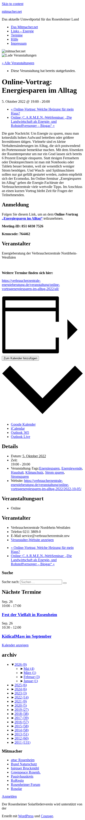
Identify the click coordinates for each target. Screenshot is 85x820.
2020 (21, 705)
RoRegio (17, 780)
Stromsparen (20, 476)
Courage (47, 816)
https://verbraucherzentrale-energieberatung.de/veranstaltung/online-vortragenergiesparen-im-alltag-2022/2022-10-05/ (46, 485)
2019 (22, 710)
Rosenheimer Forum (25, 785)
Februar (32, 677)
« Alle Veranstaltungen (18, 63)
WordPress (26, 816)
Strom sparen (54, 472)
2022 (22, 697)
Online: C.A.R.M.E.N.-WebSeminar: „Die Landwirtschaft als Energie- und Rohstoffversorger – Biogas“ (41, 122)
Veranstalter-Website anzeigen (32, 540)
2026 (21, 664)
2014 (22, 730)
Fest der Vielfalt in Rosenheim (29, 614)
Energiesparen (49, 468)
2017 (22, 718)
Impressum (19, 43)
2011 (22, 742)
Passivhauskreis (22, 776)
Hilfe (14, 39)
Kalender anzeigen (15, 645)
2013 (22, 734)
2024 (21, 689)
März (30, 673)
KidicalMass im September (26, 636)
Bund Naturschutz (24, 764)
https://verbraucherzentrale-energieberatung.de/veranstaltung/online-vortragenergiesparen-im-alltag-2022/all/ (31, 285)
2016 (22, 722)
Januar (31, 681)
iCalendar (18, 428)
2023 (21, 693)
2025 (21, 685)
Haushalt (17, 472)
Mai (29, 669)
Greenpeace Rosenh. (26, 772)
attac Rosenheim (22, 760)
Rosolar (16, 789)
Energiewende (71, 468)
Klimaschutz (34, 472)
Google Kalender (23, 424)
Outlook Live (20, 437)
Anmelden (9, 796)
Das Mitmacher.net (24, 27)
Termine (17, 35)
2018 (22, 714)
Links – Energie (22, 31)
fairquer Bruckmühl (25, 768)
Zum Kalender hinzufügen (20, 358)
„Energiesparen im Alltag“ (22, 218)
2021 (21, 701)
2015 (22, 726)
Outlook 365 (20, 432)
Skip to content (12, 4)
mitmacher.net (12, 11)
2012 (22, 738)
